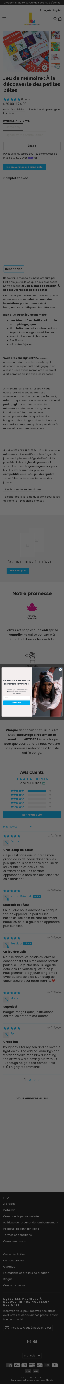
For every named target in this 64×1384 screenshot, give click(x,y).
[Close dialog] (60, 669)
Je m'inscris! (16, 703)
